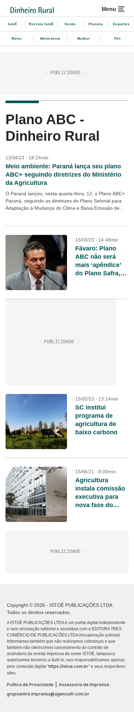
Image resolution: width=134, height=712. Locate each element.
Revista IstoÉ (41, 24)
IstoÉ (13, 24)
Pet (117, 38)
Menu (16, 38)
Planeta (96, 24)
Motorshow (50, 38)
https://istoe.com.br (68, 666)
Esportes (121, 24)
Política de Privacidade (30, 684)
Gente (70, 24)
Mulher (83, 38)
